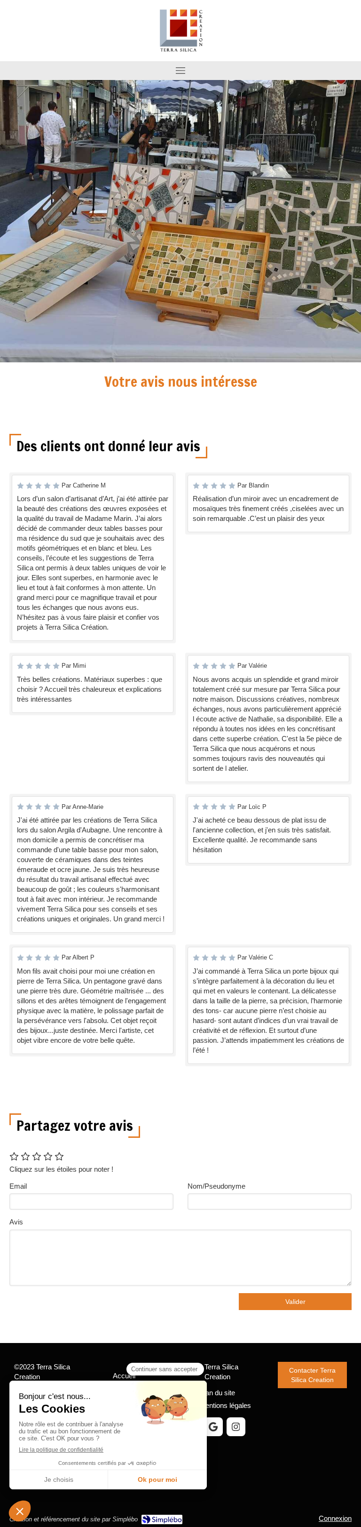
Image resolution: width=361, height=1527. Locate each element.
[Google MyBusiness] (213, 1426)
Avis (16, 1222)
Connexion (335, 1518)
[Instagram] (236, 1426)
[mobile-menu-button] (180, 70)
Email (18, 1186)
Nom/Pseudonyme (216, 1186)
